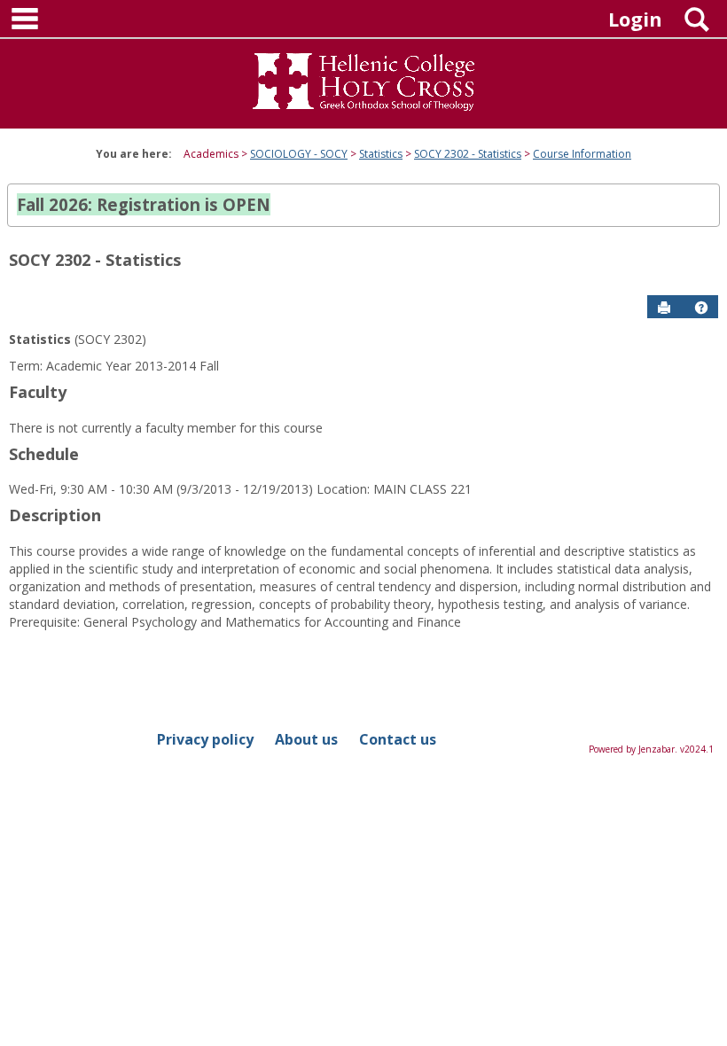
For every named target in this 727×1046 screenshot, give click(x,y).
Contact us (397, 739)
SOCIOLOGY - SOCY (299, 153)
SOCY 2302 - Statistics (467, 153)
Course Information (582, 153)
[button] (701, 307)
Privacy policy (205, 739)
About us (306, 739)
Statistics (381, 153)
